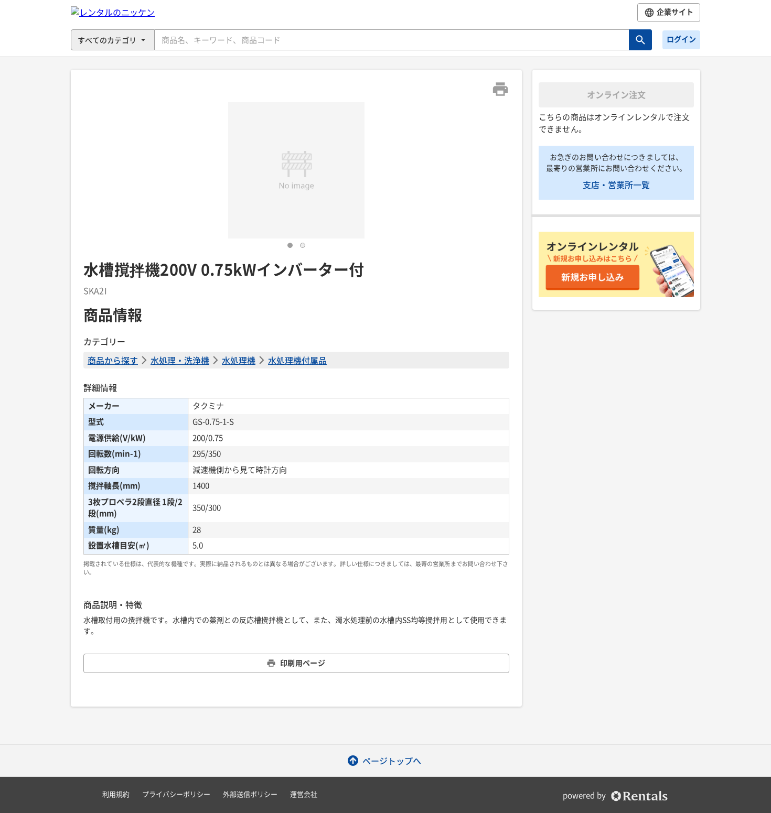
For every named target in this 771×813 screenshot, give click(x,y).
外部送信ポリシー (250, 794)
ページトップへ (391, 760)
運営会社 (303, 794)
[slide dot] (290, 245)
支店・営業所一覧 (616, 184)
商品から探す (113, 360)
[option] (296, 170)
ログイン (681, 39)
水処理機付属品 (297, 360)
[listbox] (296, 170)
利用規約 (116, 794)
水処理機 (238, 360)
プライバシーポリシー (176, 794)
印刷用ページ (302, 663)
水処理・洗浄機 (180, 360)
